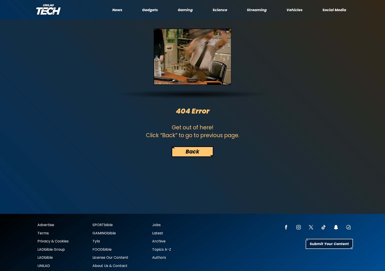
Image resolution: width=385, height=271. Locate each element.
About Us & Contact (109, 265)
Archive (159, 241)
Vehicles (295, 10)
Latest (157, 233)
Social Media (334, 10)
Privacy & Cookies (53, 241)
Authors (159, 257)
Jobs (156, 224)
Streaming (257, 10)
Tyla (96, 241)
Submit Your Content (329, 243)
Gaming (185, 10)
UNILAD (43, 265)
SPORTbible (102, 224)
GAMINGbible (104, 233)
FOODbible (102, 249)
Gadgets (150, 10)
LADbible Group (51, 249)
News (117, 10)
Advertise (45, 224)
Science (220, 10)
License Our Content (110, 257)
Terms (43, 233)
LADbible (45, 257)
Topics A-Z (161, 249)
